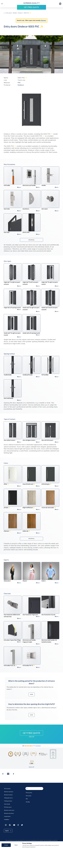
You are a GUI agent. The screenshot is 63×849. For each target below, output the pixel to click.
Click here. (43, 20)
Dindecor (21, 85)
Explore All (31, 767)
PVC (19, 83)
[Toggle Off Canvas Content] (2, 4)
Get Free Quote (31, 7)
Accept (6, 845)
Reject (16, 845)
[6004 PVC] (13, 774)
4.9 (31, 746)
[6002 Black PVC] (3, 774)
